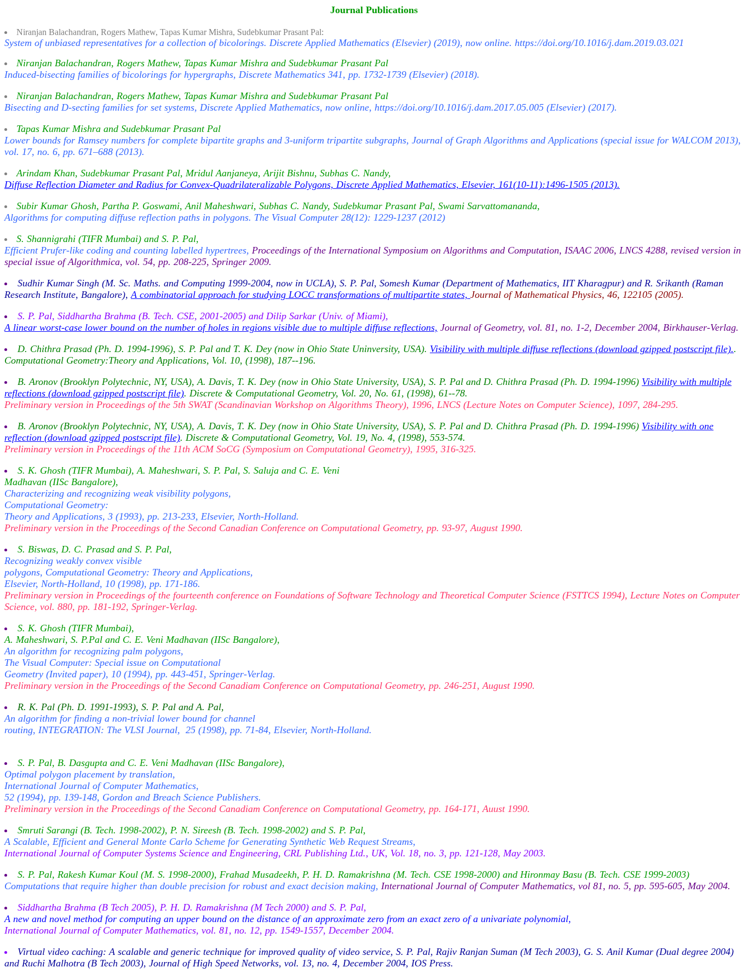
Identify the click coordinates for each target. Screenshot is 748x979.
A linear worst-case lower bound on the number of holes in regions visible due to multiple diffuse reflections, (221, 327)
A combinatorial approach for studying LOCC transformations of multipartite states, (300, 294)
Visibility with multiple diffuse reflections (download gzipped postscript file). (582, 348)
